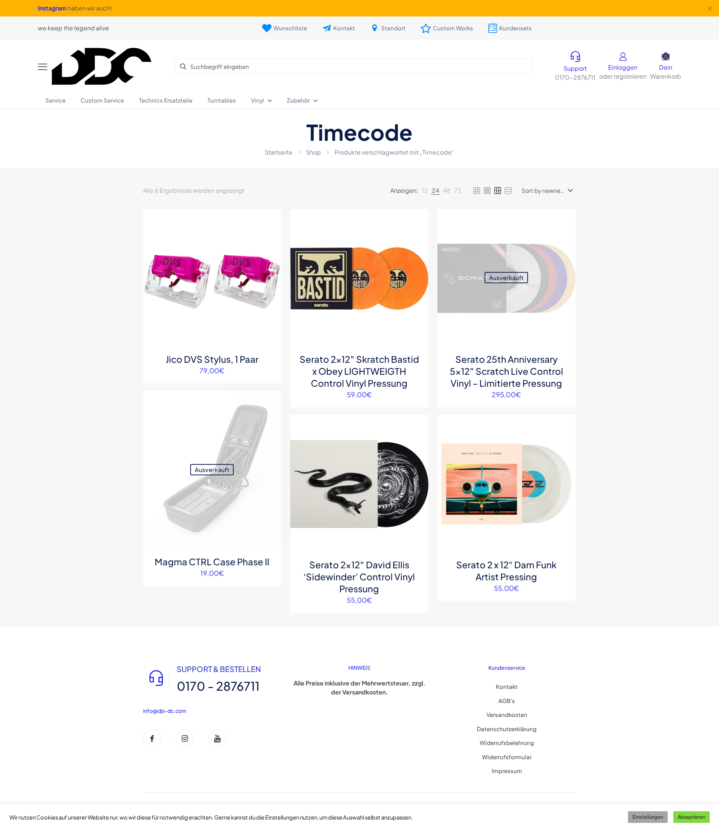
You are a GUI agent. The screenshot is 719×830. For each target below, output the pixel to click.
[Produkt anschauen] (270, 236)
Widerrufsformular (507, 756)
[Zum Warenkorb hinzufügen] (270, 219)
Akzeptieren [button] (691, 817)
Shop (313, 152)
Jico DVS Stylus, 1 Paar (212, 359)
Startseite (278, 152)
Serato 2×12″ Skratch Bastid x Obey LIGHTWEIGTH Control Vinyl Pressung (359, 371)
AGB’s (506, 700)
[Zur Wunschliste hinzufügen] (270, 252)
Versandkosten (506, 714)
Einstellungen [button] (647, 817)
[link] (425, 190)
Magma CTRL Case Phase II (212, 561)
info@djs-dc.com (164, 710)
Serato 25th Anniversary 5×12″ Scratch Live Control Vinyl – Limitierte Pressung (506, 371)
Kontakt (507, 686)
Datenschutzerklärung (507, 728)
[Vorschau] (270, 268)
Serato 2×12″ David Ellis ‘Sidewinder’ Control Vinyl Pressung (359, 576)
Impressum (507, 770)
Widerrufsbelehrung (507, 742)
